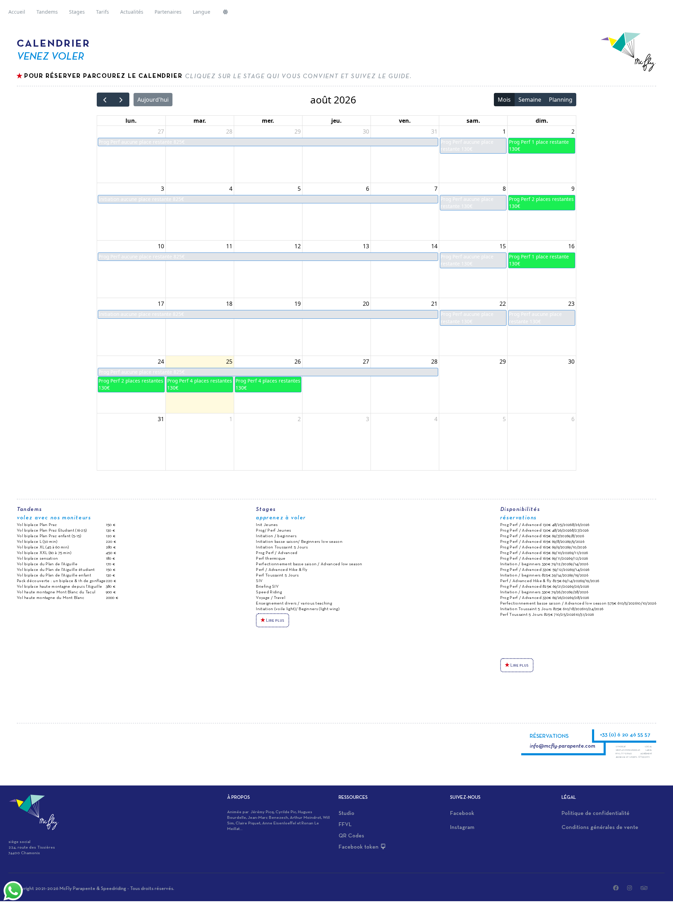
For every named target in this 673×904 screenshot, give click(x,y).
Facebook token (359, 847)
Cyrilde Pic (286, 812)
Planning (560, 99)
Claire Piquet (248, 823)
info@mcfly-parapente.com (562, 746)
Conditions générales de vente (600, 827)
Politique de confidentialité (596, 813)
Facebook (462, 813)
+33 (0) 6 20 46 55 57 (625, 735)
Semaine (529, 99)
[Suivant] (121, 100)
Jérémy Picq (262, 812)
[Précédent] (105, 100)
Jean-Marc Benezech (268, 818)
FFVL (345, 825)
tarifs (102, 11)
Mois (504, 99)
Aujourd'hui (153, 99)
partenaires (168, 11)
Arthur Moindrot (305, 818)
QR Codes (351, 836)
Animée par (239, 812)
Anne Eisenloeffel (279, 823)
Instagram (462, 827)
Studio (346, 813)
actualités (131, 11)
